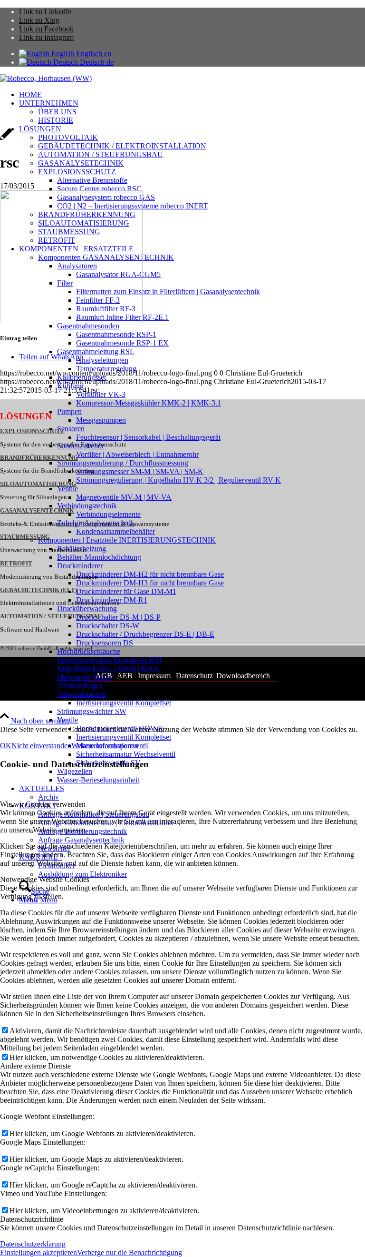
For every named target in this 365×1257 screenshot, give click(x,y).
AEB (125, 676)
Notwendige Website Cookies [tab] (44, 879)
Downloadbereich (243, 676)
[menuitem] (192, 94)
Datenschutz (194, 676)
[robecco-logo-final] (46, 78)
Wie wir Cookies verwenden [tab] (43, 804)
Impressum (155, 676)
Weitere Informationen (104, 746)
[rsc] (6, 139)
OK (5, 746)
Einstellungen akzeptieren (38, 1252)
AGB (104, 676)
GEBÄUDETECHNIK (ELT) (38, 590)
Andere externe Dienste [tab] (35, 1066)
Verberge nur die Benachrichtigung (129, 1252)
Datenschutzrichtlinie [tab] (31, 1219)
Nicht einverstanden (41, 746)
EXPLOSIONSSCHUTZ (32, 431)
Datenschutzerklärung (33, 1244)
